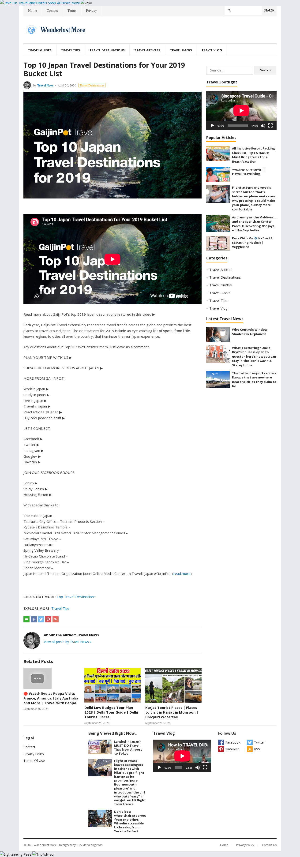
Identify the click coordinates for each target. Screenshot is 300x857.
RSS (257, 749)
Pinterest (232, 749)
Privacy (91, 10)
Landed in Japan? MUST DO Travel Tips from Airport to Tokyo (128, 747)
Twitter (259, 742)
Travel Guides (40, 50)
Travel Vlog (212, 50)
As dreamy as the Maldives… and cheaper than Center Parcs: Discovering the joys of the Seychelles (254, 223)
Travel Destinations (107, 50)
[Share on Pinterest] (48, 619)
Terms (72, 10)
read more (182, 573)
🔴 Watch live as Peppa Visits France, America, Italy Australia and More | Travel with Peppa (50, 698)
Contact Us (269, 845)
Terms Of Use (34, 760)
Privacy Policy (33, 754)
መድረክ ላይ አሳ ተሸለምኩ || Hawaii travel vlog (249, 171)
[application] (241, 110)
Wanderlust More (45, 845)
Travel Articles (147, 50)
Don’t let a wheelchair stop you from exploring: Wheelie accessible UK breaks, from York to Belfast (130, 821)
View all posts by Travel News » (67, 642)
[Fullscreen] (270, 125)
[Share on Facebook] (34, 619)
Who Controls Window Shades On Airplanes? (249, 331)
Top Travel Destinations (76, 596)
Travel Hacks (181, 50)
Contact (52, 10)
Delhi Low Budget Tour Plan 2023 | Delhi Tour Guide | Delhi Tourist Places (111, 712)
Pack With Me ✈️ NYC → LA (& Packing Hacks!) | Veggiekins (252, 242)
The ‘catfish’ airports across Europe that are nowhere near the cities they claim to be (254, 379)
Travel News (45, 85)
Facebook (232, 742)
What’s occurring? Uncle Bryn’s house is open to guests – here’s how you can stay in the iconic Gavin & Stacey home (254, 356)
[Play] (212, 125)
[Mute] (263, 125)
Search (269, 10)
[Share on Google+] (55, 619)
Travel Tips (70, 50)
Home (32, 10)
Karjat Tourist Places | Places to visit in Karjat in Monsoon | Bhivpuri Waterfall (171, 712)
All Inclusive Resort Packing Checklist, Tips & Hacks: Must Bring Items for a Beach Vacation (253, 155)
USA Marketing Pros (89, 845)
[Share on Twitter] (41, 619)
